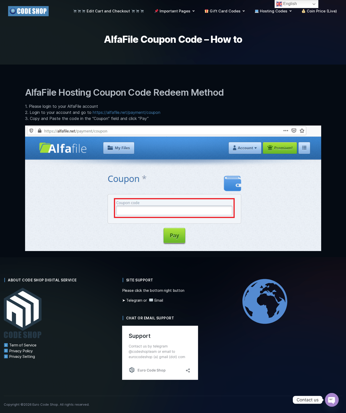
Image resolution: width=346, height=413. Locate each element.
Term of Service (22, 345)
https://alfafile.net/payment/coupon (126, 112)
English (289, 4)
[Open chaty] (332, 400)
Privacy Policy (20, 350)
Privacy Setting (21, 356)
